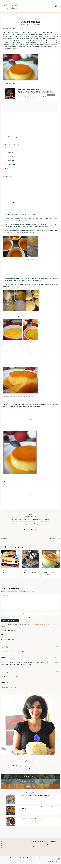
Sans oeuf (35, 846)
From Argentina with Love (47, 36)
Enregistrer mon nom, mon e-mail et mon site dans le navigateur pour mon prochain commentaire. (22, 617)
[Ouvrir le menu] (58, 6)
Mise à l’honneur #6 (5, 537)
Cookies (20, 858)
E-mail (23, 613)
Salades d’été (30, 776)
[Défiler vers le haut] (3, 856)
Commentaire (5, 595)
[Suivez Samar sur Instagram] (29, 530)
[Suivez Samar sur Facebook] (25, 530)
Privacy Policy (26, 858)
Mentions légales (36, 858)
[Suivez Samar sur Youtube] (32, 530)
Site (43, 613)
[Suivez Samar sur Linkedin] (34, 530)
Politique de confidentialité (9, 858)
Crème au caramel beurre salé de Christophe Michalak (50, 572)
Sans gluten (50, 846)
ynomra (3, 634)
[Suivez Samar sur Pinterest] (36, 530)
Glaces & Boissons (30, 781)
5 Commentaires (36, 24)
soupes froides (30, 786)
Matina (3, 657)
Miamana (3, 682)
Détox (34, 849)
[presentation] (10, 559)
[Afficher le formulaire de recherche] (56, 6)
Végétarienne (50, 844)
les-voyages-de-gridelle (8, 646)
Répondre (57, 634)
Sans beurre (50, 849)
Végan (34, 844)
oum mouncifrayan (6, 671)
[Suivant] (58, 564)
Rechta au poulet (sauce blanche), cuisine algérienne (35, 795)
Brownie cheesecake (55, 537)
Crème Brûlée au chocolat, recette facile (32, 818)
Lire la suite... (30, 768)
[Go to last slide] (3, 564)
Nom (3, 613)
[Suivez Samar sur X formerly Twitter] (27, 530)
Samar (24, 24)
